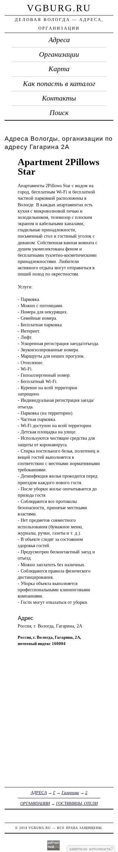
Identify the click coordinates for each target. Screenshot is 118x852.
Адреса (59, 40)
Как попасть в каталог (59, 84)
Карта (59, 69)
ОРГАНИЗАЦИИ (35, 803)
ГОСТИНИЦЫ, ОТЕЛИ (77, 803)
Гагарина (70, 792)
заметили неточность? (91, 848)
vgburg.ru (59, 8)
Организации (59, 54)
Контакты (59, 98)
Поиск (59, 113)
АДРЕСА (39, 792)
